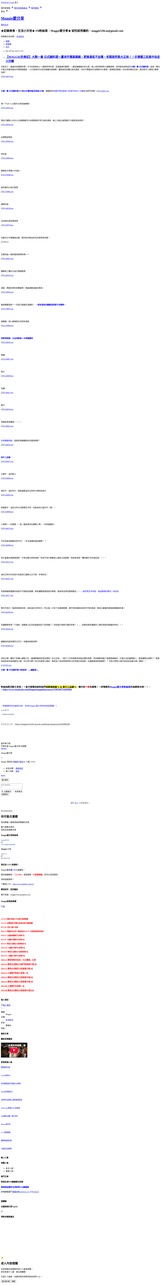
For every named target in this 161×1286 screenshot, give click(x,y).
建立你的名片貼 (5, 858)
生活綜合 (20, 37)
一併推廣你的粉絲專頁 (7, 714)
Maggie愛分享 (12, 18)
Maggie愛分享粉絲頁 (120, 687)
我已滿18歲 (6, 1281)
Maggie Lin (4, 854)
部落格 (8, 44)
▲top (3, 775)
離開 (13, 1281)
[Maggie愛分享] (2, 842)
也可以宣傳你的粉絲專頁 (8, 844)
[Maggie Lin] (2, 856)
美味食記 (19, 768)
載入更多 (5, 780)
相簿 (7, 41)
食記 (17, 771)
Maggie (4, 748)
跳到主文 (4, 25)
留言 (21, 762)
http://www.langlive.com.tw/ (23, 884)
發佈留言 (5, 794)
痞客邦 (16, 762)
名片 (7, 47)
